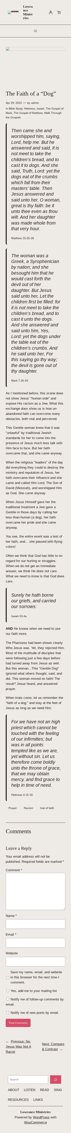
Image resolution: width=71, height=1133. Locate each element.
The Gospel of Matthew (28, 112)
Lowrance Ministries (28, 12)
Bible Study (15, 108)
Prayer (12, 808)
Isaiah (40, 108)
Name (11, 916)
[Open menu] (35, 31)
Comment (14, 870)
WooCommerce (35, 1122)
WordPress (41, 1117)
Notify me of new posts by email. (35, 1013)
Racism (28, 808)
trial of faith (47, 808)
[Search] (55, 1079)
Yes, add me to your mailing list (33, 991)
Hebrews (29, 108)
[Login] (51, 12)
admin (35, 102)
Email (11, 934)
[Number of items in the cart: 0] (59, 12)
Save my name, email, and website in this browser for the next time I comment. (36, 977)
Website (12, 953)
